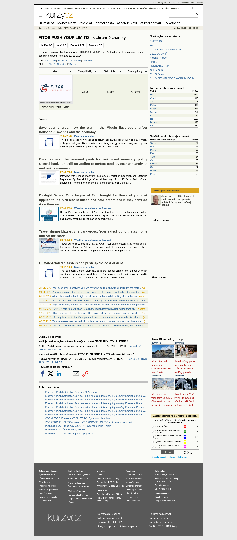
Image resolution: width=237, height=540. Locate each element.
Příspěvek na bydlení (48, 486)
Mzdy (115, 482)
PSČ (140, 475)
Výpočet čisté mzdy (47, 475)
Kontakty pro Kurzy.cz (160, 522)
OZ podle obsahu (151, 23)
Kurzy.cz (42, 28)
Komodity (90, 8)
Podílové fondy (112, 478)
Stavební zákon (132, 497)
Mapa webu (165, 489)
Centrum (154, 112)
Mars (152, 174)
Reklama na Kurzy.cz (160, 513)
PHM (105, 498)
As (151, 101)
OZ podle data (105, 23)
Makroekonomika (84, 136)
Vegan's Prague (158, 57)
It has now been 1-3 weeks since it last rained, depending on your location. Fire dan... (96, 313)
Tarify (124, 8)
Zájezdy (171, 3)
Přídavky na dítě (46, 482)
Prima (153, 150)
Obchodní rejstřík (159, 3)
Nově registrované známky (165, 36)
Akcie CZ (57, 8)
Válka (167, 8)
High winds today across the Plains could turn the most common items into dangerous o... (99, 304)
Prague (153, 108)
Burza (99, 475)
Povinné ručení (45, 501)
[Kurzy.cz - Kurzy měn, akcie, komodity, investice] (59, 18)
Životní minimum (46, 493)
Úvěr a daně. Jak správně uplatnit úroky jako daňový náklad (176, 202)
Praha (153, 105)
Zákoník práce (132, 493)
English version (162, 493)
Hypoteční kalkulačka (48, 497)
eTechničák (167, 481)
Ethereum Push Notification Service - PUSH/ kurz (71, 392)
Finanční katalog (162, 485)
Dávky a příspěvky (76, 491)
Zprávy (48, 8)
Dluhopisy (101, 478)
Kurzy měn (80, 8)
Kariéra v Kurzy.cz (158, 518)
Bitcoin (106, 8)
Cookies (116, 513)
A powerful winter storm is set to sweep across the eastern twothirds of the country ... (97, 292)
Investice (101, 471)
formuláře (136, 501)
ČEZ (105, 475)
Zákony (152, 8)
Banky (71, 471)
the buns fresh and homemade (166, 49)
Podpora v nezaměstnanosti (80, 499)
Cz (151, 126)
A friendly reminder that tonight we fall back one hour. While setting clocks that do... (95, 296)
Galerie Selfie (157, 70)
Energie (131, 8)
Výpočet (54, 471)
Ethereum (120, 486)
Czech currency (161, 497)
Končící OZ (85, 23)
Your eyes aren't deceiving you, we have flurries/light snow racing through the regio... (96, 287)
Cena (162, 475)
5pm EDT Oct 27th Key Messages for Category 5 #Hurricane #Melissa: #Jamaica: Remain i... (101, 300)
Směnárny (72, 478)
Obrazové (50, 60)
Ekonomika (102, 482)
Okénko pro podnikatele (165, 190)
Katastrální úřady (133, 482)
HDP (110, 482)
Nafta (118, 498)
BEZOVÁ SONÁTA (160, 53)
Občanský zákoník (134, 490)
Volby (157, 489)
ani (151, 45)
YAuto (177, 3)
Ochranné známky (55, 28)
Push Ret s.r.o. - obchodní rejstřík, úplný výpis (69, 433)
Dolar (86, 478)
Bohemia (154, 122)
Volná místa (80, 483)
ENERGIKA (156, 41)
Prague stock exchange (165, 501)
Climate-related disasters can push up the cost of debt (81, 263)
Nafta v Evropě (103, 501)
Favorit (153, 163)
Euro (80, 478)
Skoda (153, 143)
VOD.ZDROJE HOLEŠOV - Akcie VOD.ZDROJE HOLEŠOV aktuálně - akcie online (89, 422)
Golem (153, 170)
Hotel (152, 119)
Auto (157, 475)
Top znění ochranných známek (167, 88)
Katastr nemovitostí (134, 478)
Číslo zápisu (110, 71)
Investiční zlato (108, 494)
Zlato (99, 8)
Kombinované (73, 60)
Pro (151, 95)
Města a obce (132, 475)
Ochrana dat (103, 513)
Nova (152, 146)
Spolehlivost (171, 475)
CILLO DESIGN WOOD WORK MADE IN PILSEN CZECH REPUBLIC (174, 78)
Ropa (99, 498)
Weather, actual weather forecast (92, 208)
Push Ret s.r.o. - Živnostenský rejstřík (65, 429)
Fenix (152, 153)
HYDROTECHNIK (159, 66)
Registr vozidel (161, 478)
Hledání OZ (46, 45)
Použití (152, 526)
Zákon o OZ (95, 45)
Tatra (152, 157)
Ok (151, 167)
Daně (128, 501)
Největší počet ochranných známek (169, 136)
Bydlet (193, 3)
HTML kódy (171, 526)
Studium (200, 3)
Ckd (152, 160)
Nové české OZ (66, 23)
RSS (160, 526)
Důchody (72, 502)
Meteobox (185, 3)
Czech (153, 98)
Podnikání (130, 471)
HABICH (154, 61)
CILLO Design (157, 74)
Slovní (61, 60)
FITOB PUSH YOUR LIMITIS (75, 28)
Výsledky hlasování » (160, 457)
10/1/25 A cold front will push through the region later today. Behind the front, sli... (94, 308)
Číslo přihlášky (85, 71)
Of (151, 115)
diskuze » (173, 457)
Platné (52, 64)
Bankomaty (81, 471)
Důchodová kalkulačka (49, 478)
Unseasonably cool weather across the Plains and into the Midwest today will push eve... (98, 325)
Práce (160, 8)
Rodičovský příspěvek (48, 490)
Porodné (84, 495)
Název (56, 71)
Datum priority (135, 71)
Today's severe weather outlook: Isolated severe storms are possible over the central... (97, 321)
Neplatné (61, 64)
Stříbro (119, 494)
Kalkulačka (142, 8)
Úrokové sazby (74, 475)
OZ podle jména (127, 23)
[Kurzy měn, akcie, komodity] (65, 519)
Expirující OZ (77, 45)
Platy (86, 487)
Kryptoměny (102, 486)
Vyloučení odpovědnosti (109, 518)
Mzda (81, 487)
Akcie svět (68, 8)
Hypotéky (115, 8)
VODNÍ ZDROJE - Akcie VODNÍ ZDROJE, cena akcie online (77, 418)
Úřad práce (73, 487)
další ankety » (183, 457)
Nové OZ (61, 45)
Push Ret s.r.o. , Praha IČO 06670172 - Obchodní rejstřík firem (78, 426)
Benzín (112, 498)
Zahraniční (156, 343)
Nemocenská (73, 495)
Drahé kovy (102, 490)
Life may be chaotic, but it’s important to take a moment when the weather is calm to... (97, 317)
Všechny (87, 60)
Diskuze (175, 8)
